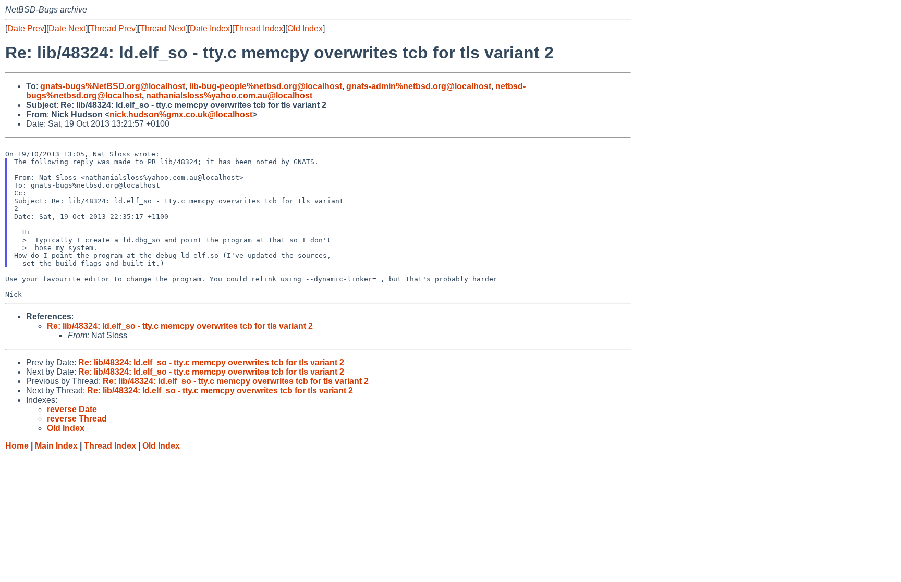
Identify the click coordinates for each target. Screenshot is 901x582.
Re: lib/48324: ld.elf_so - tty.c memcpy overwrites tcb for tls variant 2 (180, 325)
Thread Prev (113, 28)
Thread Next (163, 28)
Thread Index (258, 28)
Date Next (67, 28)
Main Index (56, 445)
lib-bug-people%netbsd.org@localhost (265, 86)
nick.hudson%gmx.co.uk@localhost (180, 114)
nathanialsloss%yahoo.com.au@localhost (229, 95)
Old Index (305, 28)
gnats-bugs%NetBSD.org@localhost (112, 86)
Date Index (210, 28)
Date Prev (25, 28)
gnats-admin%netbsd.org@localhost (418, 86)
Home (17, 445)
